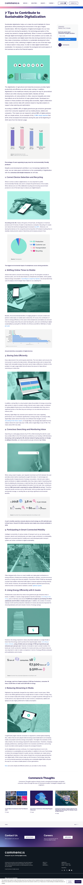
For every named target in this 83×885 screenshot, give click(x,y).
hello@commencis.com (66, 863)
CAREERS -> (45, 863)
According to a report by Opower (30, 278)
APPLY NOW (68, 837)
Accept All (77, 881)
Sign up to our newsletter (11, 878)
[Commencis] (15, 853)
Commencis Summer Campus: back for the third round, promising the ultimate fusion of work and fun (66, 810)
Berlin (70, 865)
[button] (16, 798)
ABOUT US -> (45, 862)
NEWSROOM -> (45, 865)
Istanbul (63, 865)
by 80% (37, 227)
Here (6, 765)
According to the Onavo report (13, 420)
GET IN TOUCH (29, 837)
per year (7, 326)
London (66, 865)
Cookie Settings (70, 881)
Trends (7, 812)
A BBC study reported (41, 115)
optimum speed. (37, 585)
